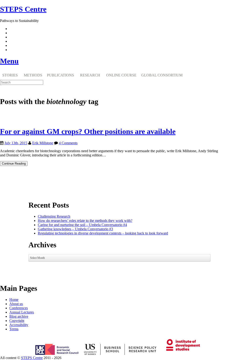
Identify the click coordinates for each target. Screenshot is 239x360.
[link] (119, 358)
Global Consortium (162, 75)
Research (90, 75)
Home (13, 300)
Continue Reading (15, 164)
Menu (9, 61)
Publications (60, 75)
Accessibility (18, 325)
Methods (33, 75)
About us (16, 304)
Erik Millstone (42, 143)
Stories (10, 75)
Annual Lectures (21, 312)
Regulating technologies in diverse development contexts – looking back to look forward (103, 233)
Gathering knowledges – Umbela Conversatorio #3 (75, 229)
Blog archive (18, 316)
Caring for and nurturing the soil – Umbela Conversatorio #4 (82, 225)
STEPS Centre (32, 358)
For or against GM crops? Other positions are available (88, 131)
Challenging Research (54, 216)
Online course (121, 75)
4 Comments (68, 143)
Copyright (16, 321)
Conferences (18, 308)
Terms (13, 329)
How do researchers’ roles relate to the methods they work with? (85, 221)
